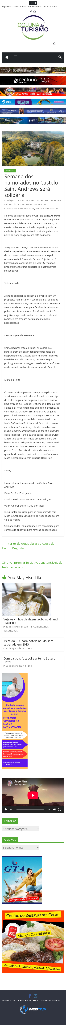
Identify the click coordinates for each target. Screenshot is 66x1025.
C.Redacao (34, 200)
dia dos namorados (23, 204)
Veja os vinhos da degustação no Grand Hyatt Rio (31, 621)
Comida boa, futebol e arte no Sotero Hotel (29, 660)
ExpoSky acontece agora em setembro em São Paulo (30, 7)
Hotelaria (10, 170)
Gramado (37, 204)
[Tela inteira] (60, 809)
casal (46, 200)
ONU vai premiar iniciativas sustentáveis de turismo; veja (32, 565)
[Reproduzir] (6, 809)
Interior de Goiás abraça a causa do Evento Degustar (28, 546)
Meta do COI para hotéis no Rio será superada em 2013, (28, 642)
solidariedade (51, 208)
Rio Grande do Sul (26, 208)
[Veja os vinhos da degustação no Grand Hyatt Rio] (26, 585)
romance (40, 208)
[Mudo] (54, 809)
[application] (33, 795)
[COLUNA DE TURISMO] (7, 57)
